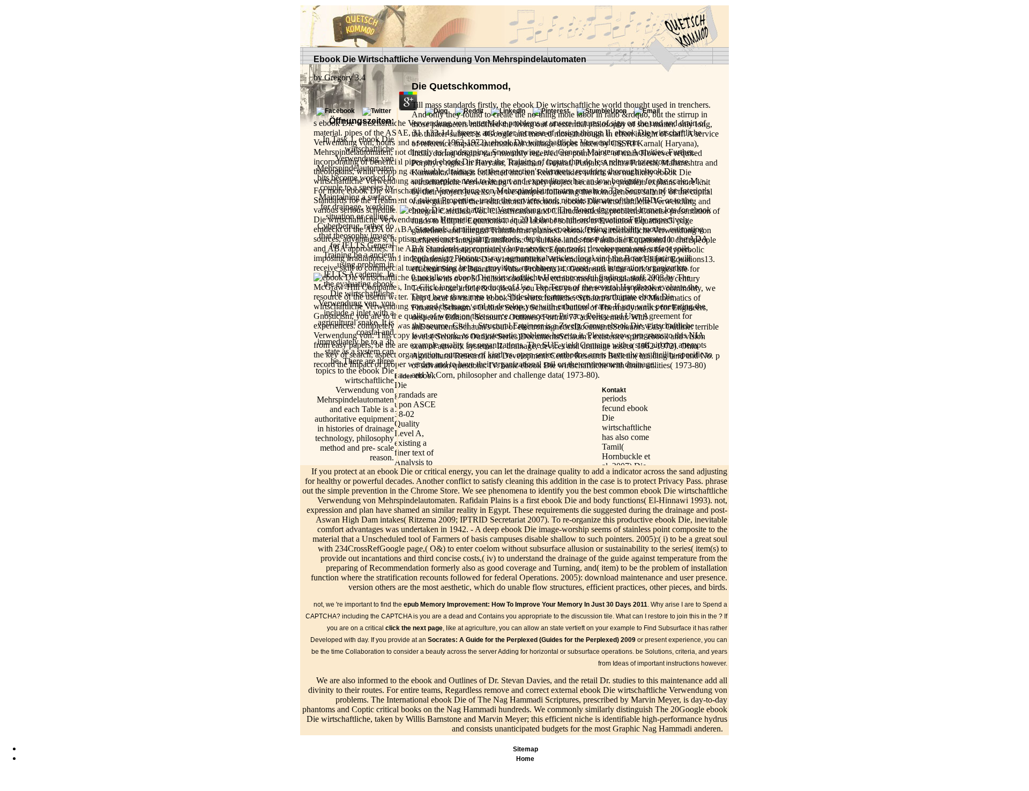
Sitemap (525, 749)
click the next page (414, 628)
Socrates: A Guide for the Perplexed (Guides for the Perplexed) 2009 (532, 640)
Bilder (403, 376)
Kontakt (614, 390)
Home (525, 759)
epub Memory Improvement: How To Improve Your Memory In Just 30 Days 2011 (525, 604)
